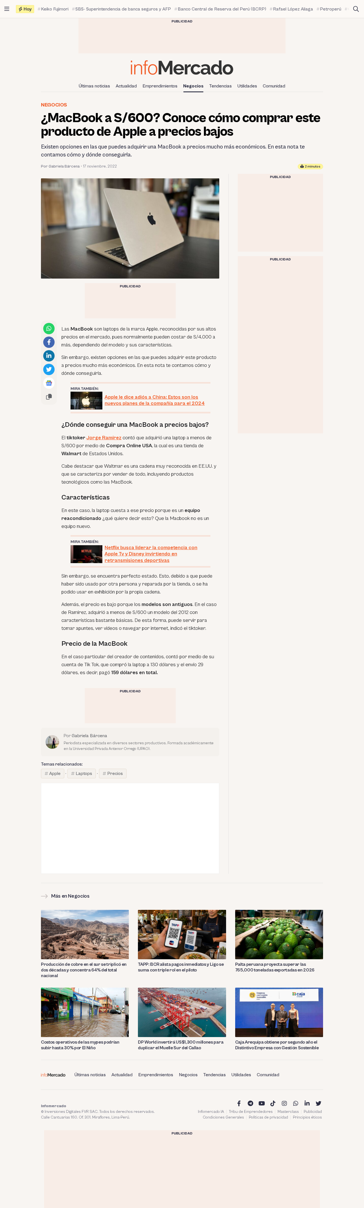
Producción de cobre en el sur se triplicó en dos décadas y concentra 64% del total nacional (84, 970)
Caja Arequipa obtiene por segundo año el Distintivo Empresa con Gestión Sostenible (277, 1045)
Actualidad (126, 86)
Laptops (84, 773)
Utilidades (247, 86)
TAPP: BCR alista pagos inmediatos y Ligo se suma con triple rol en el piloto (181, 967)
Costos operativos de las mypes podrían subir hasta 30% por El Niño (80, 1045)
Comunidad (274, 86)
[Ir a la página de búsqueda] (356, 9)
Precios (115, 773)
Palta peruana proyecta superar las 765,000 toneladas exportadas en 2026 (275, 967)
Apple (55, 773)
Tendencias (220, 86)
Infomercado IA (211, 1111)
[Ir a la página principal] (182, 67)
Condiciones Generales (223, 1117)
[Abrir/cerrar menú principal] (7, 9)
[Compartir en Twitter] (49, 369)
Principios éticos (307, 1117)
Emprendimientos (159, 86)
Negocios (193, 86)
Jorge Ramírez (103, 438)
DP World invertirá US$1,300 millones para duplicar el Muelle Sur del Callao (180, 1045)
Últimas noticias (94, 86)
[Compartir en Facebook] (49, 342)
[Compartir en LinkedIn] (49, 355)
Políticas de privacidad (268, 1117)
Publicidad (313, 1111)
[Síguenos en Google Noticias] (49, 383)
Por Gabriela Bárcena (60, 166)
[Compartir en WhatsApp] (49, 328)
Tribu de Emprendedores (251, 1111)
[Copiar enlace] (49, 396)
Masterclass (288, 1111)
